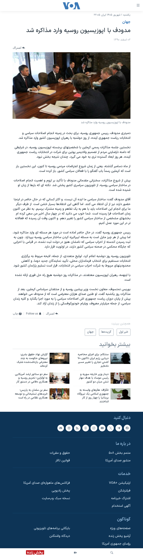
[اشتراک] (60, 428)
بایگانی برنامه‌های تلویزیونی (52, 528)
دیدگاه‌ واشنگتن (59, 536)
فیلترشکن (124, 490)
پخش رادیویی (61, 490)
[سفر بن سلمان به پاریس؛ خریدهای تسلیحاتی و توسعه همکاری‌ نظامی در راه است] (59, 393)
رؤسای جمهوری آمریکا (116, 543)
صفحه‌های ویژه (120, 528)
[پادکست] (69, 428)
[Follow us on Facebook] (127, 428)
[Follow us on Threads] (85, 428)
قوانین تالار (62, 460)
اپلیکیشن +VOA (119, 483)
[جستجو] (112, 552)
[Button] (19, 47)
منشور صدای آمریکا (117, 460)
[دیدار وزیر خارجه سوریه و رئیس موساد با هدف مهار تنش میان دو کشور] (120, 378)
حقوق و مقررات (60, 452)
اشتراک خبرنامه (120, 498)
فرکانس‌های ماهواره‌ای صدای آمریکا (46, 483)
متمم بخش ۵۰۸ (119, 452)
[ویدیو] (75, 552)
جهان (126, 22)
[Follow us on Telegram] (118, 428)
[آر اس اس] (77, 428)
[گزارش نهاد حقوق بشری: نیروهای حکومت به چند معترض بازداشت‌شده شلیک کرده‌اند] (59, 358)
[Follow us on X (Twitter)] (110, 428)
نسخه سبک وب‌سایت (56, 498)
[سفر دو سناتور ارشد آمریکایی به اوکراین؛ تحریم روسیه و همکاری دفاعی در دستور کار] (59, 378)
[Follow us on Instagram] (94, 428)
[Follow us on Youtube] (102, 428)
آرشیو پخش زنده (119, 536)
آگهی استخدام (121, 506)
